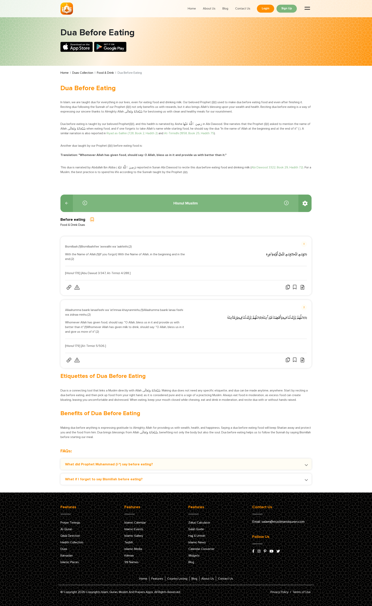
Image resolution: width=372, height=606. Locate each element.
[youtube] (271, 551)
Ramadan (66, 555)
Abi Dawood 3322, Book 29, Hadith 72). (277, 167)
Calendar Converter (201, 549)
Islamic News (197, 542)
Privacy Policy (279, 592)
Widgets (194, 555)
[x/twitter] (278, 551)
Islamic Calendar (135, 522)
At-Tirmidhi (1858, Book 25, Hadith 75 (189, 133)
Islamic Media (133, 549)
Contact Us (242, 8)
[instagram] (259, 551)
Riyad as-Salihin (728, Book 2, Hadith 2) (132, 133)
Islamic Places (69, 562)
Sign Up (286, 8)
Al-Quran (66, 529)
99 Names (131, 562)
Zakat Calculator (199, 522)
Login (265, 8)
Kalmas (129, 555)
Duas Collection (82, 72)
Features (157, 578)
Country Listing (177, 578)
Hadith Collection (71, 542)
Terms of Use (302, 592)
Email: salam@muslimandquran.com (278, 522)
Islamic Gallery (133, 535)
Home (192, 8)
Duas (63, 549)
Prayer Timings (70, 522)
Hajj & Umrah (196, 535)
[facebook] (253, 551)
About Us (209, 8)
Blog (225, 8)
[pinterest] (265, 551)
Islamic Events (133, 529)
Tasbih (128, 542)
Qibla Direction (70, 535)
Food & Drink (105, 72)
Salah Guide (196, 529)
